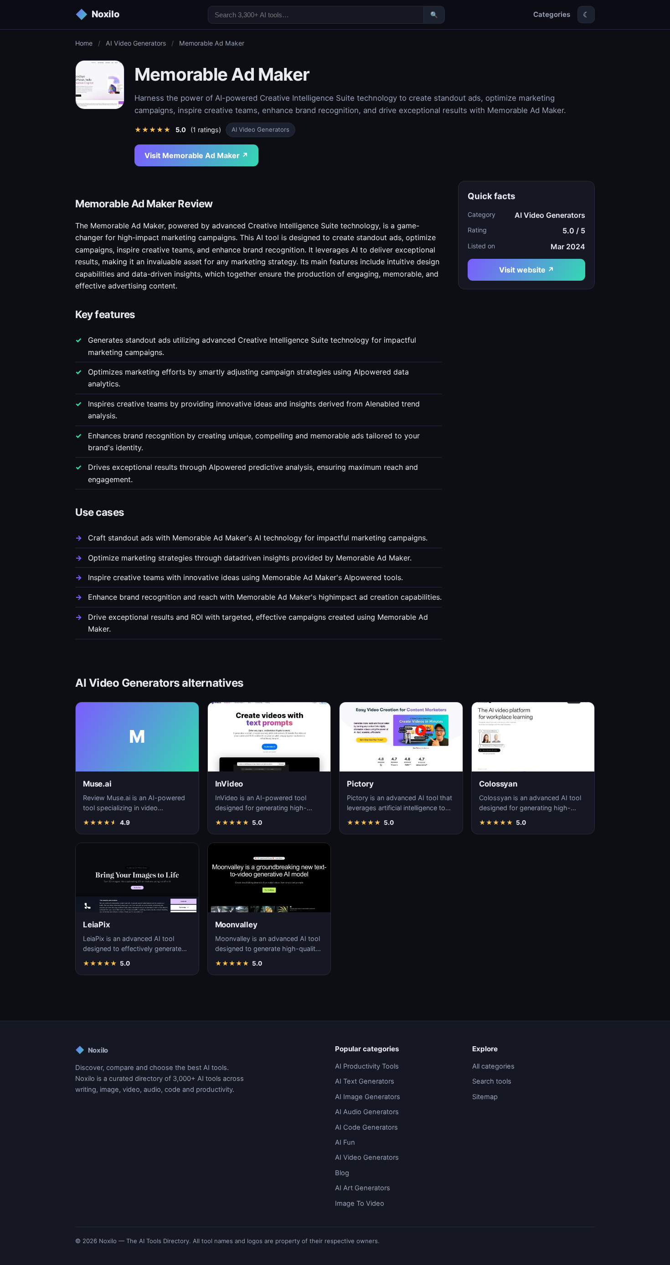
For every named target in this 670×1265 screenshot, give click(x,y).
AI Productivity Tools (367, 1066)
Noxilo (91, 1049)
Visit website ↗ (526, 269)
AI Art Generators (362, 1188)
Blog (342, 1173)
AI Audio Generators (367, 1112)
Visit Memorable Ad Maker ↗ (196, 155)
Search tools (491, 1081)
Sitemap (485, 1097)
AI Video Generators (136, 43)
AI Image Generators (367, 1097)
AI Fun (345, 1142)
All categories (493, 1066)
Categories (551, 14)
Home (84, 43)
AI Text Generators (364, 1081)
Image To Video (359, 1203)
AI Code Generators (366, 1127)
